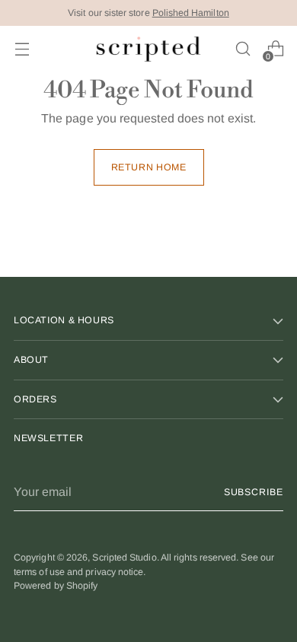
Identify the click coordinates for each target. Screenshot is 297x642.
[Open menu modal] (21, 49)
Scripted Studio (124, 557)
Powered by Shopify (55, 585)
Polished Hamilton (190, 13)
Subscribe (253, 492)
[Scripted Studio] (148, 49)
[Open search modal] (242, 49)
